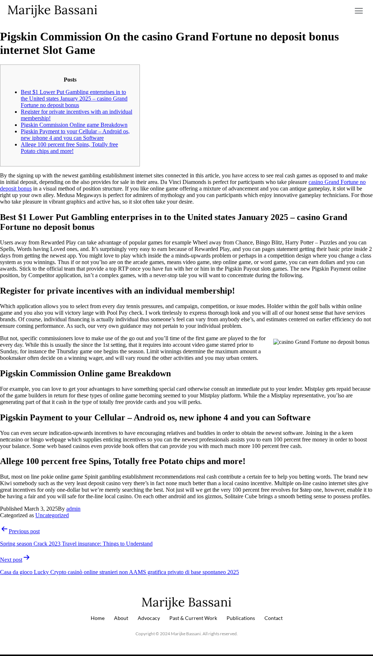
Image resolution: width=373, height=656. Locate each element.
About (121, 618)
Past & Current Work (193, 618)
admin (73, 509)
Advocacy (149, 618)
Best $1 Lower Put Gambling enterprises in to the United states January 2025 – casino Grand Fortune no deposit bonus (74, 98)
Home (98, 618)
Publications (241, 618)
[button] (359, 11)
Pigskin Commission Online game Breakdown (74, 125)
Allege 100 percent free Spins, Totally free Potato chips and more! (69, 147)
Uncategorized (52, 515)
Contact (273, 618)
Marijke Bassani (52, 9)
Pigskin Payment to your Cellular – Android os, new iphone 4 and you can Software (75, 134)
